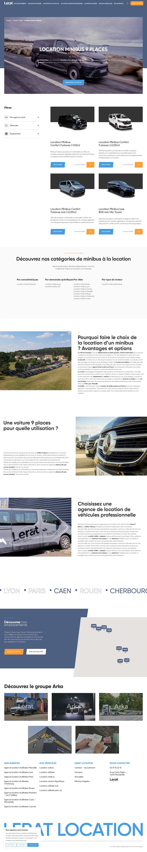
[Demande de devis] (127, 3)
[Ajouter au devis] (90, 165)
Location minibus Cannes (83, 289)
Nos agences (118, 3)
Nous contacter (120, 763)
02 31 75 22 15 (115, 768)
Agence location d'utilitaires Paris (18, 777)
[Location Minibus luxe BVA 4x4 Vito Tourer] (121, 189)
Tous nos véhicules (105, 3)
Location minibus (20, 3)
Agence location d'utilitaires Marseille (20, 768)
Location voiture (90, 3)
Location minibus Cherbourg (84, 296)
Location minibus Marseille (83, 291)
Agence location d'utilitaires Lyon (18, 772)
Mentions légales (82, 781)
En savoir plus (14, 651)
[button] (120, 662)
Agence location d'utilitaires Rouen (19, 788)
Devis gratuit (137, 3)
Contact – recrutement (85, 768)
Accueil (8, 20)
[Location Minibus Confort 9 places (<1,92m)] (72, 122)
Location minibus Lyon (82, 286)
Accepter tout (33, 845)
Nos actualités (36, 651)
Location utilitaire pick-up (50, 790)
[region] (22, 838)
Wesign (123, 846)
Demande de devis (74, 82)
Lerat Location (8, 3)
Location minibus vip (52, 286)
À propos (78, 772)
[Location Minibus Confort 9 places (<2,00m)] (121, 122)
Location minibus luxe (53, 284)
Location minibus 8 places (26, 284)
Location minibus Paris (82, 284)
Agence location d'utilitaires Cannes (20, 807)
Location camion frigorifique (72, 3)
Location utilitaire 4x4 (48, 786)
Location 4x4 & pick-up (51, 3)
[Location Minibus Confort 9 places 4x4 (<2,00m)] (72, 189)
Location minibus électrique (112, 284)
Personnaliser (11, 845)
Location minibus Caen (82, 298)
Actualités (79, 777)
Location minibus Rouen (82, 294)
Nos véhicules (47, 763)
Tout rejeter (22, 845)
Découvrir (57, 164)
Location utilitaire (34, 3)
